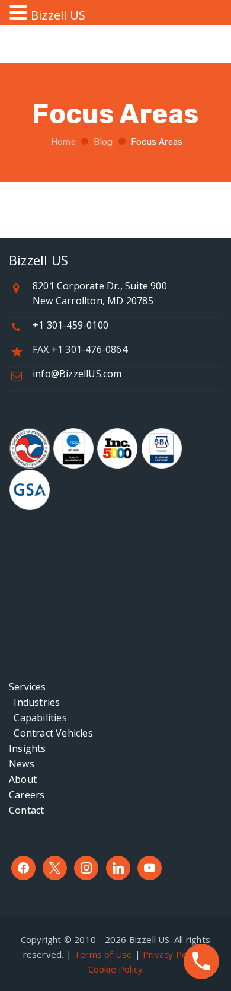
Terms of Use (103, 954)
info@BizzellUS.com (77, 373)
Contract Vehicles (51, 733)
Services (27, 686)
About (23, 779)
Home (62, 141)
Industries (34, 702)
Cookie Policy (115, 969)
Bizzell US (58, 15)
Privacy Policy (171, 954)
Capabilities (38, 717)
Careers (26, 794)
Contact (26, 810)
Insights (27, 748)
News (21, 763)
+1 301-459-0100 (70, 325)
